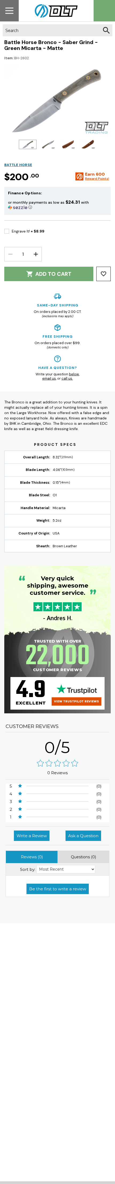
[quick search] (106, 30)
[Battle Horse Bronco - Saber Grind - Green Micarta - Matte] (28, 144)
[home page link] (54, 10)
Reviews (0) (32, 857)
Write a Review (32, 835)
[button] (57, 205)
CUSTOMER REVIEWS (32, 726)
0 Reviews (57, 772)
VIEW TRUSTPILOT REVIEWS (76, 701)
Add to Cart (53, 273)
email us (49, 378)
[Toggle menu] (9, 10)
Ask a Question (83, 835)
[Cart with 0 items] (104, 10)
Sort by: (27, 869)
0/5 (57, 747)
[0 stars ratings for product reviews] (57, 764)
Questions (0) (83, 857)
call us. (67, 378)
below (74, 374)
